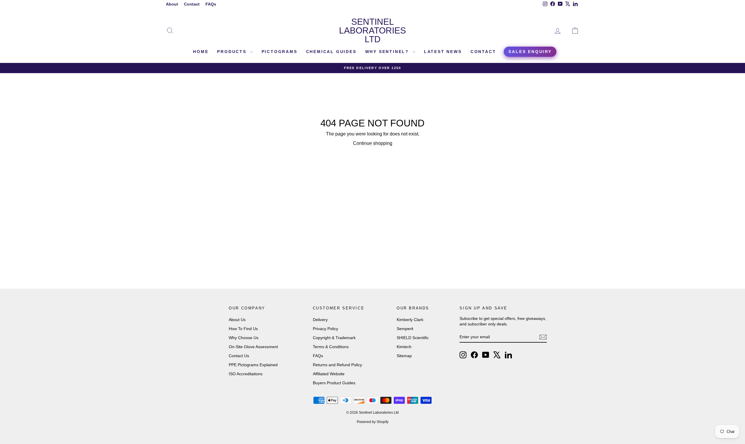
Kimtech (404, 346)
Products (232, 51)
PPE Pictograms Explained (253, 364)
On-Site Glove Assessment (253, 346)
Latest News (443, 51)
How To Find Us (243, 328)
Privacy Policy (325, 328)
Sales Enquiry (529, 51)
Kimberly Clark (410, 319)
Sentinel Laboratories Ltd (372, 30)
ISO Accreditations (245, 373)
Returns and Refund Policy (337, 364)
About (172, 4)
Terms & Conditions (331, 346)
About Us (237, 319)
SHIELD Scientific (413, 337)
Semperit (405, 328)
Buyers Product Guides (334, 382)
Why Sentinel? (388, 51)
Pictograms (279, 51)
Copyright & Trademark (334, 337)
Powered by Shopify (373, 422)
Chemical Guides (331, 51)
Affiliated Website (329, 373)
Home (200, 51)
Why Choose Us (243, 337)
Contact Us (239, 355)
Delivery (320, 319)
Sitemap (404, 355)
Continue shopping (372, 143)
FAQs (210, 4)
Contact (192, 4)
